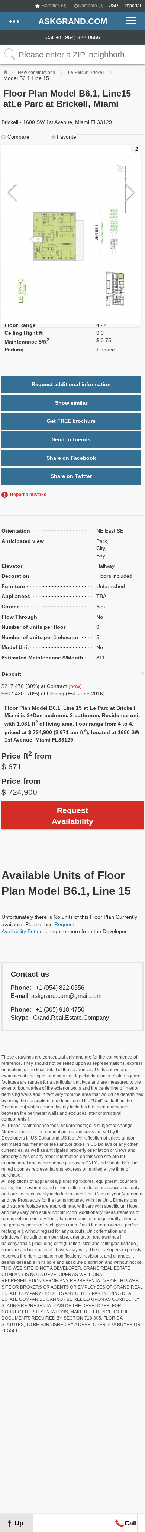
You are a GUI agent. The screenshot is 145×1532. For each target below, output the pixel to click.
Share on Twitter (71, 476)
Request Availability (72, 815)
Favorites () (54, 5)
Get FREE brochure (71, 421)
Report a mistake (28, 494)
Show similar (71, 403)
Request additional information (71, 384)
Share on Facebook (71, 458)
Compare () (91, 5)
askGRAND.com (72, 21)
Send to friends (71, 439)
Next (130, 192)
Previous (12, 192)
